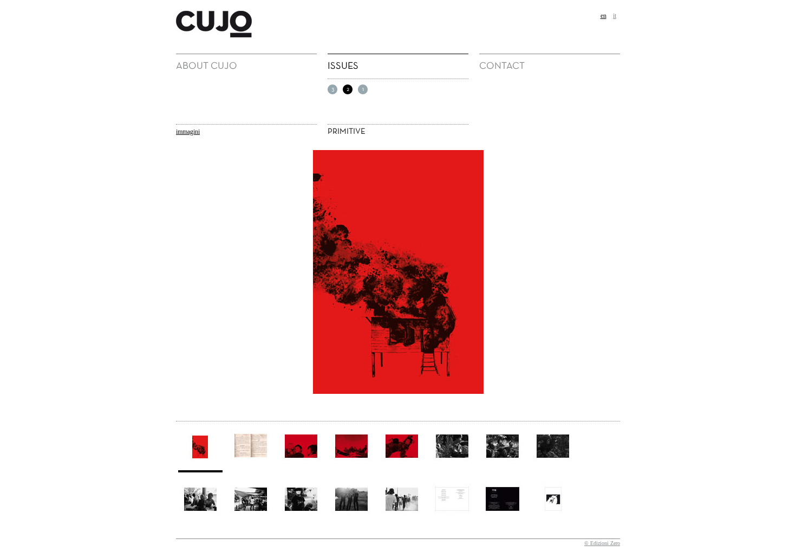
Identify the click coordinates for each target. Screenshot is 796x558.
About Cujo (206, 66)
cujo (185, 14)
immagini (188, 131)
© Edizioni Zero (602, 543)
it (614, 16)
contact (502, 66)
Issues (343, 66)
